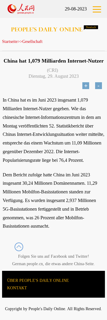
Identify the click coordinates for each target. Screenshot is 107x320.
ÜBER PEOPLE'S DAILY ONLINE (38, 280)
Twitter (81, 256)
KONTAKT (17, 288)
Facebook (59, 256)
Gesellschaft (32, 41)
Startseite (10, 41)
